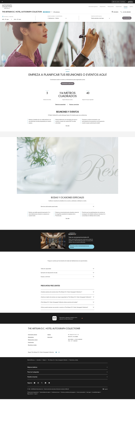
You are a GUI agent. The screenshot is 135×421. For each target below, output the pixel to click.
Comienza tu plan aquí (67, 83)
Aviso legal (49, 337)
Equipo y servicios (74, 104)
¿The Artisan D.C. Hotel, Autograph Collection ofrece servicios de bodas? (59, 302)
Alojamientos (102, 6)
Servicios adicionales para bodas (49, 206)
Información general (93, 6)
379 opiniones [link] (56, 11)
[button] (118, 2)
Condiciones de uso (55, 392)
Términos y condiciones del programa (68, 392)
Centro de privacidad (81, 392)
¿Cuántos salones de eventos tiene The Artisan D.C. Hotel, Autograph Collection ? (61, 292)
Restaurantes (111, 6)
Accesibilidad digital (96, 392)
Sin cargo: (75, 339)
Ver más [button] (67, 125)
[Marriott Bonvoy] (129, 2)
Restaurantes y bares (32, 339)
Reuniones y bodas (32, 345)
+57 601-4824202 (126, 11)
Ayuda (35, 393)
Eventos (125, 6)
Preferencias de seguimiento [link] (32, 392)
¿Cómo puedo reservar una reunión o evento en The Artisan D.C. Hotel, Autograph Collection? (64, 307)
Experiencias (119, 6)
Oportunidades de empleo (45, 392)
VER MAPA (115, 11)
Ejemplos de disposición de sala (49, 272)
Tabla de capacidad (60, 104)
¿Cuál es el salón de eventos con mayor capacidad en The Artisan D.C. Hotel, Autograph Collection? (66, 297)
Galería (131, 6)
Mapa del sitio (30, 393)
